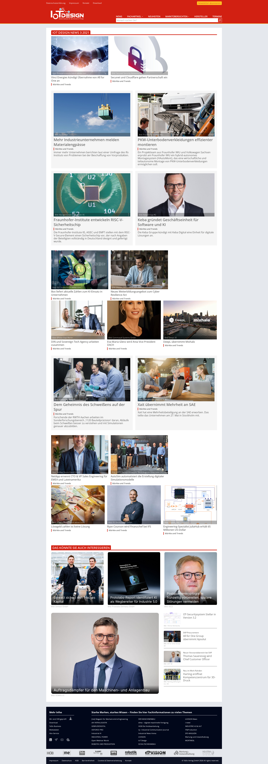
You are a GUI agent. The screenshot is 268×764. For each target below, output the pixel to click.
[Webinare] (67, 740)
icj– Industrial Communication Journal (153, 730)
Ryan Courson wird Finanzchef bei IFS (129, 526)
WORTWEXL (189, 740)
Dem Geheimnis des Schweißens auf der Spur (89, 407)
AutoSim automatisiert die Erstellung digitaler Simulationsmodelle (137, 478)
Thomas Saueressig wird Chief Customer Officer (197, 657)
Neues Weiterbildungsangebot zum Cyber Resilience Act (135, 293)
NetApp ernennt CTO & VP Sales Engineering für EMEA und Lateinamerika (79, 478)
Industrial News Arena (147, 733)
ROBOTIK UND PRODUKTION (103, 744)
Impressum (53, 760)
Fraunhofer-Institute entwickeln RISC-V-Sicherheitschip (88, 222)
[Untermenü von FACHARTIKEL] (142, 16)
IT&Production (191, 730)
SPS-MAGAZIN (190, 733)
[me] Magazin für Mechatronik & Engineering (110, 719)
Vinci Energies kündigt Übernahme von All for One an (77, 79)
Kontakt (128, 760)
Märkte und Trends (62, 84)
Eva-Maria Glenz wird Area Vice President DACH (131, 343)
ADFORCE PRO (97, 730)
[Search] (220, 20)
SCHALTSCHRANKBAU (147, 744)
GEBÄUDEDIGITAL (99, 726)
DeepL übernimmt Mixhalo (179, 341)
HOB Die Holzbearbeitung (148, 726)
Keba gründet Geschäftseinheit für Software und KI (168, 222)
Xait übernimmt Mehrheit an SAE (167, 404)
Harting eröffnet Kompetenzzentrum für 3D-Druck (199, 677)
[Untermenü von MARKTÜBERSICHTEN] (188, 16)
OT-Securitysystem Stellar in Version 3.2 (199, 616)
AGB (76, 760)
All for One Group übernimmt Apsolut (194, 637)
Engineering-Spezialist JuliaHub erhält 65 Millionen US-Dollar (187, 528)
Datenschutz (67, 760)
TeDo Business (55, 726)
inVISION (141, 737)
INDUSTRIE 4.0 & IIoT (193, 726)
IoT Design (142, 740)
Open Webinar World (100, 740)
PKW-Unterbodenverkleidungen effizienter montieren (175, 142)
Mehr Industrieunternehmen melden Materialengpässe (86, 142)
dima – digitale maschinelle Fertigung (153, 722)
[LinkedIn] (50, 740)
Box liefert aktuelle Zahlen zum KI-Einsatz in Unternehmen (76, 293)
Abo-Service (54, 733)
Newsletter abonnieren (209, 3)
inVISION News (191, 719)
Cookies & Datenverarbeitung (110, 760)
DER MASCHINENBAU (146, 719)
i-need (187, 722)
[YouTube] (62, 740)
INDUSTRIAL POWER (100, 737)
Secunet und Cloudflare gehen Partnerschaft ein (139, 77)
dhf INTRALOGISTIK (99, 722)
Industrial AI (96, 733)
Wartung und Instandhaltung (197, 737)
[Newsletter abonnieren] (56, 740)
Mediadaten (54, 730)
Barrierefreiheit (88, 760)
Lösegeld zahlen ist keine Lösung (70, 526)
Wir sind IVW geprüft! (58, 719)
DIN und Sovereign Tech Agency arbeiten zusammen (75, 343)
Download (53, 722)
